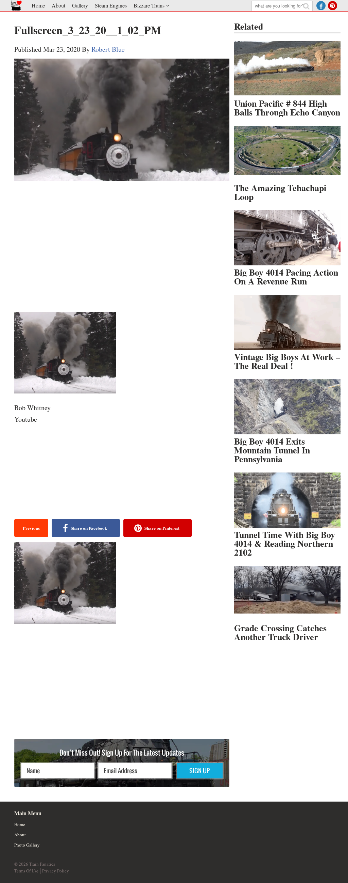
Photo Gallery (27, 845)
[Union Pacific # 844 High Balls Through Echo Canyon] (287, 68)
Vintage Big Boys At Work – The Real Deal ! (287, 361)
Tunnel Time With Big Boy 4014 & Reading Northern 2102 (284, 543)
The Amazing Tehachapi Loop (280, 192)
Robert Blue (108, 49)
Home (38, 5)
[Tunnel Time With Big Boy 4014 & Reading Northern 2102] (287, 500)
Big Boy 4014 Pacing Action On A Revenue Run (286, 277)
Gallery (80, 5)
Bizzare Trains (149, 5)
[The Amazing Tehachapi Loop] (287, 153)
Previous (31, 528)
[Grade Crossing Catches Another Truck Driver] (287, 593)
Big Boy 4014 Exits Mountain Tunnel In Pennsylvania (272, 450)
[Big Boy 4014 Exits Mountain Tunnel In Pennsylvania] (287, 406)
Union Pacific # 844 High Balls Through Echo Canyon (287, 108)
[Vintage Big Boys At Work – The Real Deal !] (287, 322)
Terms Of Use (26, 871)
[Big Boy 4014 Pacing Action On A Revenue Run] (287, 237)
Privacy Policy (55, 871)
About (58, 5)
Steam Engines (111, 5)
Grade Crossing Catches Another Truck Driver (280, 632)
